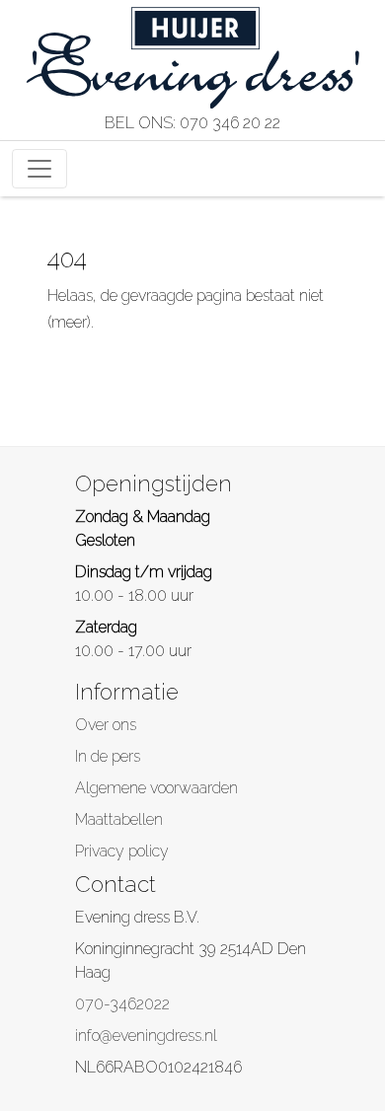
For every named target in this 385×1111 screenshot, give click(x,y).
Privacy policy (122, 851)
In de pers (107, 756)
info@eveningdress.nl (146, 1035)
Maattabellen (119, 819)
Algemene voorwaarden (156, 787)
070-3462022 (122, 1004)
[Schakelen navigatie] (39, 168)
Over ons (105, 724)
